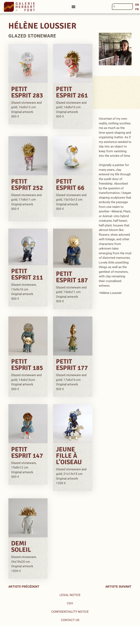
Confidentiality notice (70, 611)
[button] (74, 7)
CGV (70, 603)
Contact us (70, 620)
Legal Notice (70, 595)
